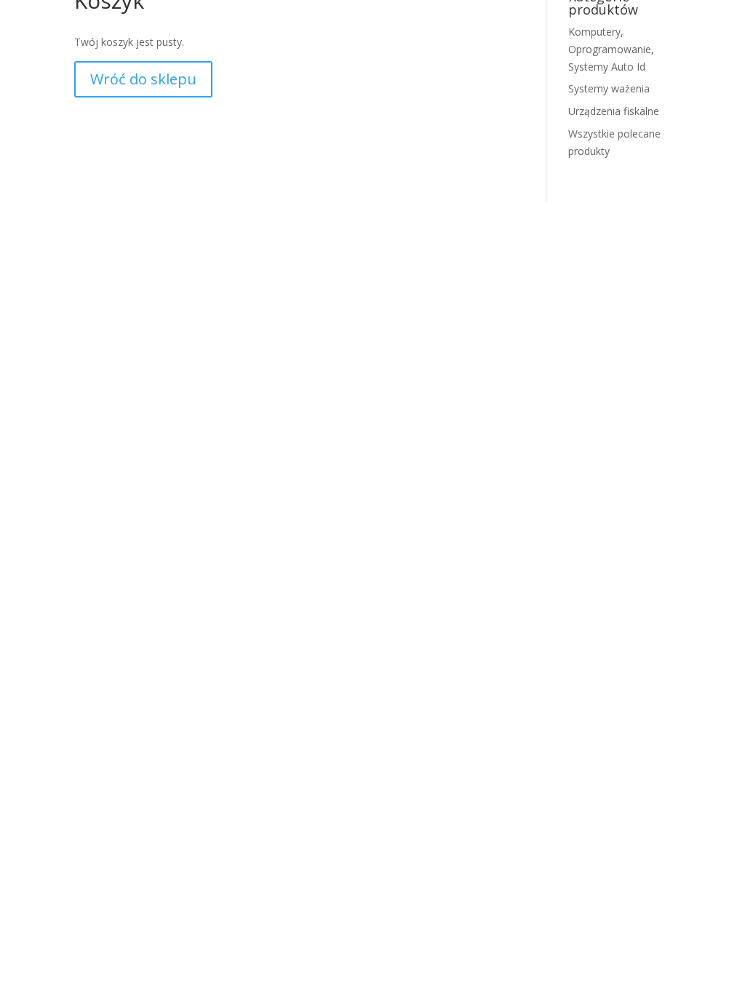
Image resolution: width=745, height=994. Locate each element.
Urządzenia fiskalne (613, 111)
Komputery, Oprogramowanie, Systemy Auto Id (611, 49)
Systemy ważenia (609, 88)
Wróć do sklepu (143, 79)
